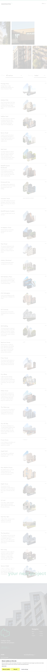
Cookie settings (24, 669)
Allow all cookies (6, 669)
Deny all (15, 669)
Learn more (4, 666)
